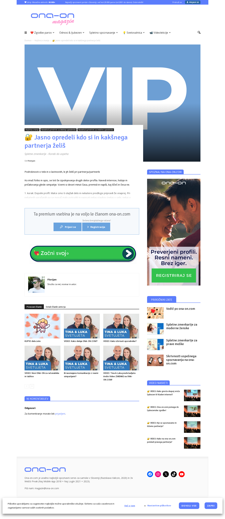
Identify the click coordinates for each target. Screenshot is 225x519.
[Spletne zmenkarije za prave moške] (155, 344)
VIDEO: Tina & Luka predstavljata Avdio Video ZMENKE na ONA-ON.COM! (119, 376)
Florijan (31, 160)
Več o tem (129, 505)
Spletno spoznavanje (102, 32)
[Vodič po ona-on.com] (155, 313)
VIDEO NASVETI (158, 383)
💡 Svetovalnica (132, 32)
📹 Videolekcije (159, 32)
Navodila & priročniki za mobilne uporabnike (95, 130)
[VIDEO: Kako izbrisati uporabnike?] (121, 326)
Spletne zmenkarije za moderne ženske (181, 326)
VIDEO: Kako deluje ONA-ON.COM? (81, 341)
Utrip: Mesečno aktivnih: (40, 2)
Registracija (96, 226)
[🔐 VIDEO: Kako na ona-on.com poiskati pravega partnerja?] (192, 443)
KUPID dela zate (33, 341)
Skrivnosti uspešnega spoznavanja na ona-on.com (181, 359)
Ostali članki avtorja (56, 306)
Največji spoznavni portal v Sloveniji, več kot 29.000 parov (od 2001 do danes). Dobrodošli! (104, 2)
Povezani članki (34, 306)
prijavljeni (60, 413)
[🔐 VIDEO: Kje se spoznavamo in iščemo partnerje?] (192, 427)
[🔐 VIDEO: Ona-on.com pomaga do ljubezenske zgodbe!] (192, 411)
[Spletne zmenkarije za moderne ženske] (155, 328)
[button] (199, 33)
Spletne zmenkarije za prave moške (181, 342)
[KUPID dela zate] (42, 326)
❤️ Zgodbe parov (41, 32)
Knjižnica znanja (32, 130)
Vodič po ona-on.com (180, 309)
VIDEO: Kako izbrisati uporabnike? (120, 341)
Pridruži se (177, 2)
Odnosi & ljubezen (70, 32)
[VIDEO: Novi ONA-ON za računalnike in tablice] (42, 358)
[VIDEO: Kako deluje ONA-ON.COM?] (82, 326)
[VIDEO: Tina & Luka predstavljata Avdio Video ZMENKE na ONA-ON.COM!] (121, 358)
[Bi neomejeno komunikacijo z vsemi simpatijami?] (82, 358)
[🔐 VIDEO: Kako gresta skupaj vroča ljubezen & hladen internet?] (192, 395)
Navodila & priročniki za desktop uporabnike (58, 130)
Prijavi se (194, 2)
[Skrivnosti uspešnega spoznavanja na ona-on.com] (155, 360)
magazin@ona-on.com (47, 488)
